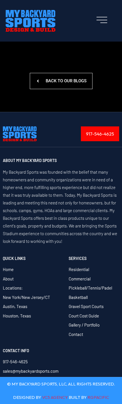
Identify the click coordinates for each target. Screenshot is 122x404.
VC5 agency (55, 397)
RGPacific (98, 397)
